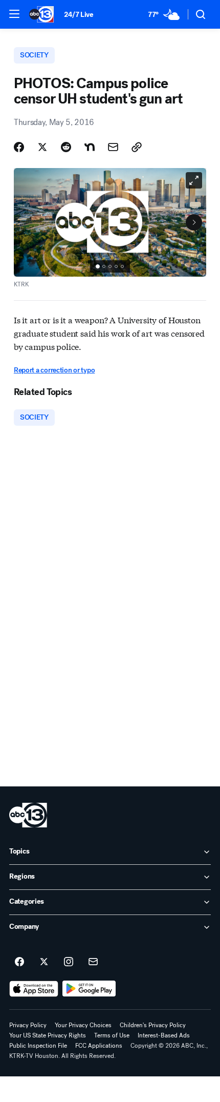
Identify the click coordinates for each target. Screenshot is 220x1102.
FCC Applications (98, 1046)
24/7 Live (78, 14)
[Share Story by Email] (113, 147)
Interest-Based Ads (164, 1035)
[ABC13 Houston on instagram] (68, 962)
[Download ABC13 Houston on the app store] (33, 989)
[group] (110, 266)
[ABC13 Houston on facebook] (19, 962)
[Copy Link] (136, 147)
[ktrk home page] (28, 815)
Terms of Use (111, 1035)
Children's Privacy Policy (153, 1025)
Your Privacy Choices (83, 1025)
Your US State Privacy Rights (47, 1035)
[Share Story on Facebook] (19, 147)
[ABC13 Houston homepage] (41, 14)
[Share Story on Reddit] (66, 147)
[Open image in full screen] (194, 180)
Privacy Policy (28, 1025)
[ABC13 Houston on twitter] (44, 962)
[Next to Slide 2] (194, 222)
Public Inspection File (38, 1046)
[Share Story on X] (42, 147)
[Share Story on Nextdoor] (89, 147)
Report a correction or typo (54, 370)
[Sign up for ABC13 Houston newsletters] (93, 962)
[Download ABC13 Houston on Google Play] (89, 989)
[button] (14, 14)
